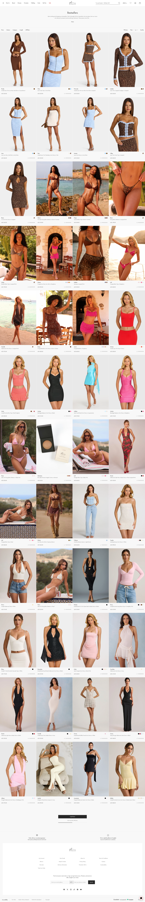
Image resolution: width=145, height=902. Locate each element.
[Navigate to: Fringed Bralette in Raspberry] (91, 321)
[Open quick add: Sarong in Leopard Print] (105, 282)
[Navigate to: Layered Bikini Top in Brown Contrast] (91, 192)
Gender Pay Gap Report (36, 899)
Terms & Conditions (103, 858)
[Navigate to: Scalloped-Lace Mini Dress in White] (127, 515)
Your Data (14, 899)
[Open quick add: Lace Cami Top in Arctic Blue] (69, 89)
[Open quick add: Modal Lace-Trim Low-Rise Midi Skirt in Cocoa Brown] (34, 89)
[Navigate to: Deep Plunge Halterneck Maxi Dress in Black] (127, 708)
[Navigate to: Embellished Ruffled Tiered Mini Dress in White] (91, 708)
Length (21, 30)
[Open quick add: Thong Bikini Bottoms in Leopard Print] (143, 218)
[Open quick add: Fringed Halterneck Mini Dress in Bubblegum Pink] (32, 798)
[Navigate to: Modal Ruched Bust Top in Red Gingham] (18, 386)
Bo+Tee (44, 3)
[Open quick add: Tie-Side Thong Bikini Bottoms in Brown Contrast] (69, 218)
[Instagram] (70, 889)
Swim (39, 3)
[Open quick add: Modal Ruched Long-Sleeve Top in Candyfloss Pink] (138, 604)
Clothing (33, 3)
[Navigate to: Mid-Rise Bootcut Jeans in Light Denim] (91, 515)
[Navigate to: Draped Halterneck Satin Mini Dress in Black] (91, 773)
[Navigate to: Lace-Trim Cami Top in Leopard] (127, 128)
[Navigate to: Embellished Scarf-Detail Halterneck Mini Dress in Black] (54, 644)
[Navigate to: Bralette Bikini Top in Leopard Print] (18, 257)
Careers (103, 861)
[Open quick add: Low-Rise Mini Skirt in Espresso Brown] (69, 540)
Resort (13, 3)
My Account (41, 858)
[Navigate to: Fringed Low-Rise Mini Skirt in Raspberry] (54, 257)
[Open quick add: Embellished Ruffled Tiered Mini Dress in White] (105, 733)
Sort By (142, 30)
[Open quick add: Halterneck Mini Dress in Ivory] (141, 669)
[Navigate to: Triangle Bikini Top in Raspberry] (127, 257)
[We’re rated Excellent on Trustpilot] (108, 837)
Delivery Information (62, 865)
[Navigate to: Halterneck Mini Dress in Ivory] (127, 644)
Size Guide (62, 858)
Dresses (19, 3)
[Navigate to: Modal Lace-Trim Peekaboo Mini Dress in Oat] (54, 128)
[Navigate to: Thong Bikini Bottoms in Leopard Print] (127, 192)
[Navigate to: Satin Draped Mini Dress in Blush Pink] (91, 644)
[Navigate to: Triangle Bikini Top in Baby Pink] (91, 450)
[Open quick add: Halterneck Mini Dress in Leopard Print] (32, 346)
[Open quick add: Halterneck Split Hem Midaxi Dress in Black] (32, 733)
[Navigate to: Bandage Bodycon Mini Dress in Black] (54, 386)
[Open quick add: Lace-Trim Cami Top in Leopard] (143, 153)
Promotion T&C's (82, 865)
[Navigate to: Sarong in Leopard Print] (91, 257)
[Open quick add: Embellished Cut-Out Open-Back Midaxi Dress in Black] (106, 604)
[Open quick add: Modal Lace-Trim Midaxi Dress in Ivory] (67, 733)
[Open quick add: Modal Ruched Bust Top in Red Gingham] (31, 411)
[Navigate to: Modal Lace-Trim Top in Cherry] (127, 321)
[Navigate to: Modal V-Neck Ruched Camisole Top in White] (18, 644)
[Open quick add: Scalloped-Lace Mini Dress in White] (138, 540)
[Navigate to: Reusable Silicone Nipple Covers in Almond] (54, 450)
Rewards (42, 865)
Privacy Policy (83, 861)
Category (15, 30)
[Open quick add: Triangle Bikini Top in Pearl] (29, 540)
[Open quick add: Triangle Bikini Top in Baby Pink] (102, 475)
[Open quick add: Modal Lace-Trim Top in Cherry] (140, 346)
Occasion (26, 3)
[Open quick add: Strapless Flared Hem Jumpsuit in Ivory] (69, 798)
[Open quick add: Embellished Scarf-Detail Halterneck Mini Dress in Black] (69, 669)
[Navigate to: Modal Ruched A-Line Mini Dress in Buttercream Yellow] (127, 773)
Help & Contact (62, 861)
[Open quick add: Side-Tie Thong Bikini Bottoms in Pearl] (69, 604)
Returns (41, 861)
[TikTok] (74, 889)
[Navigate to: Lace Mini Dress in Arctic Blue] (91, 128)
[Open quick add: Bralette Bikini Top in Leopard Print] (34, 282)
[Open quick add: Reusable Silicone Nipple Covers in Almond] (67, 475)
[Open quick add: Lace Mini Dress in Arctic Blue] (105, 153)
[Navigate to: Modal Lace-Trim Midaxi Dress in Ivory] (54, 708)
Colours (8, 30)
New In (7, 3)
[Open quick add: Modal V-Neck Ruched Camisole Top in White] (32, 669)
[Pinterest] (77, 889)
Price (2, 30)
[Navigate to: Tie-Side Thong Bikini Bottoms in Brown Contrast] (54, 192)
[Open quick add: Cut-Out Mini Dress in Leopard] (34, 218)
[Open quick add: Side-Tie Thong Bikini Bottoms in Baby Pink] (32, 475)
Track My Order (41, 868)
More (72, 21)
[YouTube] (81, 889)
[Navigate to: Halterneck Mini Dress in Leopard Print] (18, 321)
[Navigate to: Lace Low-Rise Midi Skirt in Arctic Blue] (18, 128)
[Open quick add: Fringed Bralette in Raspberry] (102, 346)
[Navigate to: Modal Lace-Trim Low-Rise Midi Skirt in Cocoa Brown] (18, 63)
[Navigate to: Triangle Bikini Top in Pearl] (18, 515)
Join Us (91, 882)
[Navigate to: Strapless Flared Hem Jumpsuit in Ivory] (54, 773)
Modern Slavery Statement (23, 899)
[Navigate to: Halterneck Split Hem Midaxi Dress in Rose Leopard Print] (127, 450)
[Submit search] (119, 3)
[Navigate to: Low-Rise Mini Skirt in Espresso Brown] (54, 515)
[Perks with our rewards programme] (37, 837)
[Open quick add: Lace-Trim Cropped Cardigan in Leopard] (141, 89)
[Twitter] (67, 889)
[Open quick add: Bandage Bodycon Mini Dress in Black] (69, 411)
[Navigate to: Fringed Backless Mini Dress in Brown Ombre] (54, 321)
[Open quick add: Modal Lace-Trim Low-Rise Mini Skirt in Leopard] (105, 89)
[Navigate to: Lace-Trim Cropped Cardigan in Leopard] (127, 63)
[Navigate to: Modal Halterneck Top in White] (18, 579)
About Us (83, 858)
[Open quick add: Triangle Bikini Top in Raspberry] (138, 282)
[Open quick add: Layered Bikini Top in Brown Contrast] (105, 218)
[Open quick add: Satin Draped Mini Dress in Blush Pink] (102, 669)
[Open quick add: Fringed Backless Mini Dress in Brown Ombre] (70, 346)
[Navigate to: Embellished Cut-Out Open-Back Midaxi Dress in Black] (91, 579)
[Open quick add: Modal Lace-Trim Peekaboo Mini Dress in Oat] (69, 153)
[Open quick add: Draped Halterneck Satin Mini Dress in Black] (105, 798)
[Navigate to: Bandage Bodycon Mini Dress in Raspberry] (127, 386)
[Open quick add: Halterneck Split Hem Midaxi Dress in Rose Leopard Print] (141, 475)
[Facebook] (64, 889)
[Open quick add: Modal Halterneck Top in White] (32, 604)
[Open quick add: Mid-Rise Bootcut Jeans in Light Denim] (106, 540)
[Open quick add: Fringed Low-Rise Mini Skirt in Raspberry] (66, 282)
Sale (50, 3)
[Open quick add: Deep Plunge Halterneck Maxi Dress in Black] (138, 733)
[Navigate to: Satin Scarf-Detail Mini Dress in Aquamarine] (91, 386)
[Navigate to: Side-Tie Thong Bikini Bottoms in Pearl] (54, 579)
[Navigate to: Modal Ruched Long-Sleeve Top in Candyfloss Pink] (127, 579)
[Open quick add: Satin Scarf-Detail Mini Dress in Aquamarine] (105, 411)
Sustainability (103, 865)
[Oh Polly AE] (72, 3)
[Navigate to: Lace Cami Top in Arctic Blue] (54, 63)
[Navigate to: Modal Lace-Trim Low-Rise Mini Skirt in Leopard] (91, 63)
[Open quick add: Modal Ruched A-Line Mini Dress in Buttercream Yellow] (138, 798)
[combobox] (71, 882)
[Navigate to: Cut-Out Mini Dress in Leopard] (18, 192)
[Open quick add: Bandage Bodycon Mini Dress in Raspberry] (141, 411)
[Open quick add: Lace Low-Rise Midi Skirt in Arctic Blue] (32, 153)
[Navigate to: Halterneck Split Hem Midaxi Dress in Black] (18, 708)
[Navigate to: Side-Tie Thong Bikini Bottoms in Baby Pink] (18, 450)
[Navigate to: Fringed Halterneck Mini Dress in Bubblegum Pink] (18, 773)
